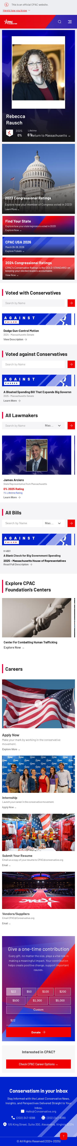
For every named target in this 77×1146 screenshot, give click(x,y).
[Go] (63, 1136)
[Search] (71, 303)
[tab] (13, 992)
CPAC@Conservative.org (21, 917)
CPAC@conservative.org (50, 859)
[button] (59, 22)
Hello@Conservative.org (41, 1111)
